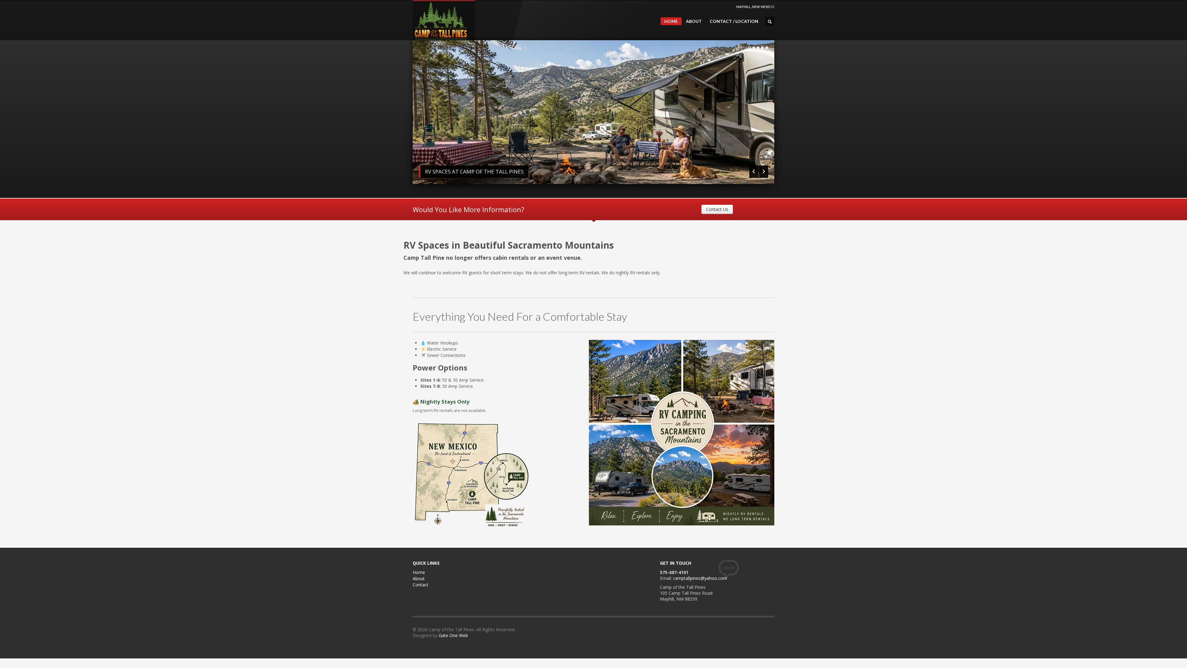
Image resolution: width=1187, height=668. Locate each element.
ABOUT (694, 21)
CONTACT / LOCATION (734, 21)
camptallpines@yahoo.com (700, 578)
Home (419, 572)
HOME (671, 21)
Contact (420, 585)
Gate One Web (453, 635)
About (419, 578)
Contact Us (717, 209)
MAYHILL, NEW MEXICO (755, 7)
